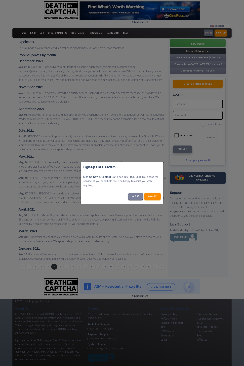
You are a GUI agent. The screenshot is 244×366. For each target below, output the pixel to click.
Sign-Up (152, 196)
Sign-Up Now (90, 177)
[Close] (159, 167)
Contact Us (108, 177)
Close (135, 196)
